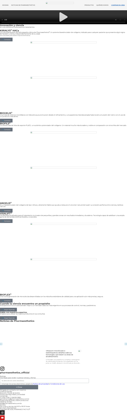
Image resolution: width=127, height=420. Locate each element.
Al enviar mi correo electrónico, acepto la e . (33, 384)
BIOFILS (5, 123)
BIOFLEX (5, 294)
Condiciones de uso (57, 384)
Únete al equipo (6, 391)
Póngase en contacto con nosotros (13, 390)
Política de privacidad (41, 384)
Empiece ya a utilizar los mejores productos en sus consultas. (22, 314)
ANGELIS (6, 203)
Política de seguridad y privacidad (12, 394)
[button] (63, 17)
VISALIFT (6, 213)
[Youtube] (2, 417)
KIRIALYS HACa (9, 30)
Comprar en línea (118, 5)
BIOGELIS (6, 113)
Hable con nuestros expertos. (13, 312)
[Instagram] (2, 412)
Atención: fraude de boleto (10, 393)
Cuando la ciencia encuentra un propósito (25, 303)
